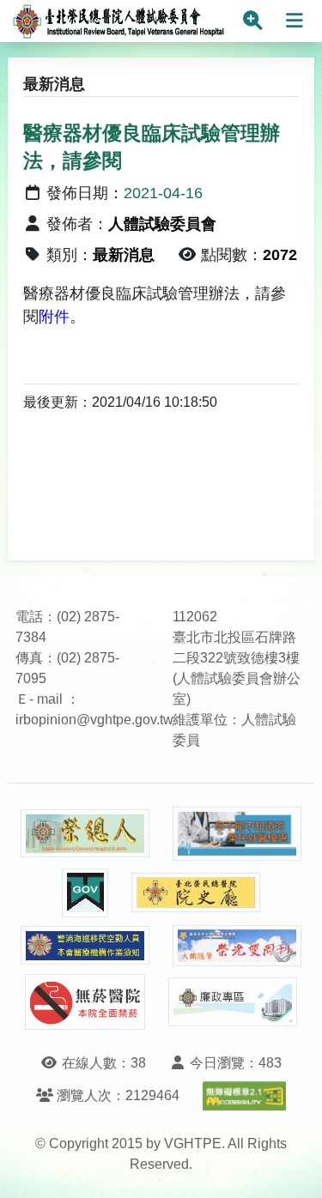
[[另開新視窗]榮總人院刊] (85, 833)
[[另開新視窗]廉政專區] (232, 1002)
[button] (293, 1167)
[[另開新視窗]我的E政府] (85, 892)
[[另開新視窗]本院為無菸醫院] (85, 1002)
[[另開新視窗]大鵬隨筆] (237, 946)
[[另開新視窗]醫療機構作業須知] (85, 945)
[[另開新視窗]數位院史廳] (195, 893)
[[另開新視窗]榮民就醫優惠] (237, 834)
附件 (54, 316)
